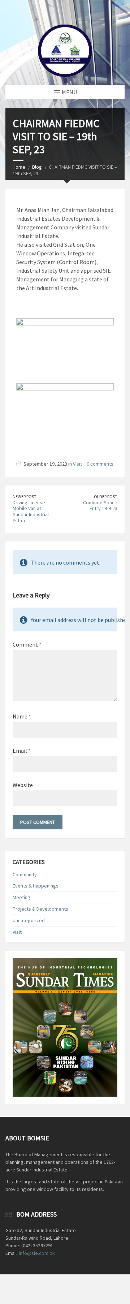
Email (22, 750)
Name (22, 716)
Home (19, 167)
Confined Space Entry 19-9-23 (100, 505)
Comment (27, 644)
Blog (37, 167)
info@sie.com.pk (37, 1253)
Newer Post (24, 496)
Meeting (21, 897)
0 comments (100, 464)
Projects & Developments (40, 909)
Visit (77, 464)
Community (25, 874)
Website (23, 785)
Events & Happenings (35, 885)
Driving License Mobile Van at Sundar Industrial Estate (31, 511)
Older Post (105, 496)
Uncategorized (29, 920)
